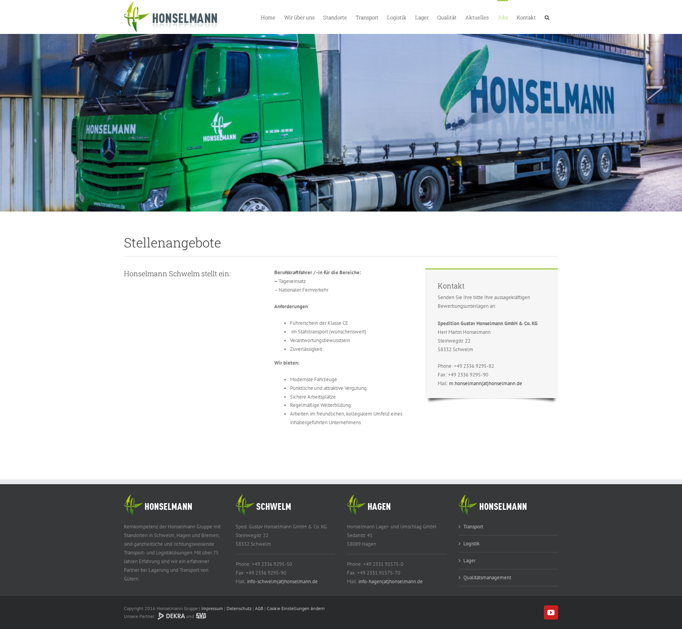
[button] (547, 17)
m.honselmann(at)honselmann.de (485, 383)
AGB (259, 608)
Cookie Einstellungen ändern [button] (296, 608)
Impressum (212, 608)
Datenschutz (239, 608)
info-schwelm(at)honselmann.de (282, 581)
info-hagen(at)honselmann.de (390, 581)
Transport (473, 526)
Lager (469, 560)
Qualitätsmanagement (487, 577)
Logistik (471, 543)
